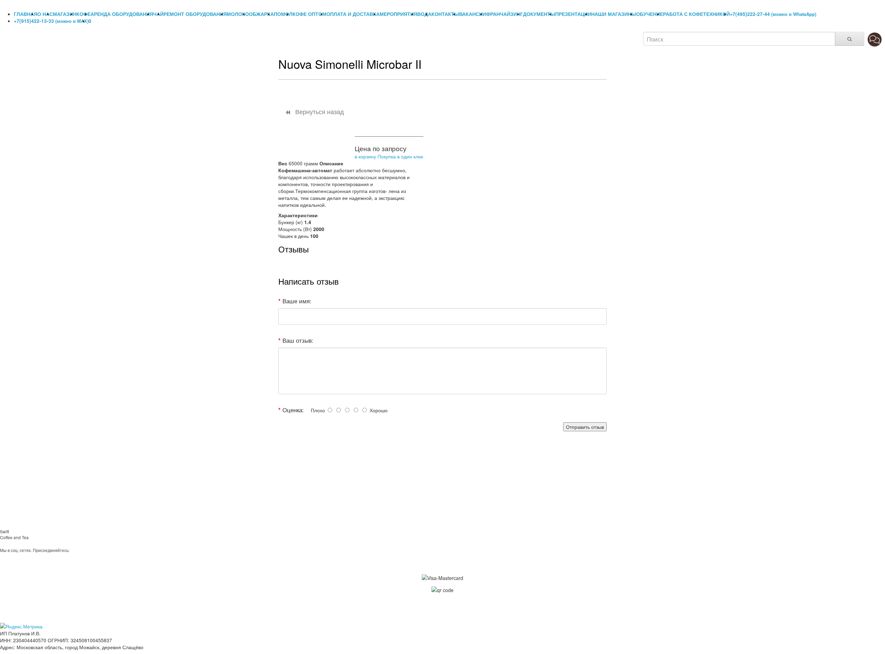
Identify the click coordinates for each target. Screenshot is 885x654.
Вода (424, 13)
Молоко (238, 13)
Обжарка (261, 13)
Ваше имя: (296, 300)
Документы (539, 13)
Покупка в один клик (400, 156)
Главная (25, 13)
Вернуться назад (319, 111)
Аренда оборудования (122, 13)
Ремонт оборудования (195, 13)
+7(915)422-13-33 (51, 20)
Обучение (649, 13)
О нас (45, 13)
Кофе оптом (309, 13)
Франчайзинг (504, 13)
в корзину (365, 156)
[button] (875, 39)
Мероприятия (398, 13)
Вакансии (472, 13)
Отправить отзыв (585, 426)
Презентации (573, 13)
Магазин (64, 13)
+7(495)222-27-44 (773, 13)
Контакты (445, 13)
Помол (283, 13)
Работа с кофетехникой (696, 13)
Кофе (83, 13)
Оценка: (293, 409)
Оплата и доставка (353, 13)
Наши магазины (613, 13)
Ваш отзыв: (298, 340)
